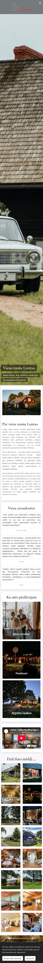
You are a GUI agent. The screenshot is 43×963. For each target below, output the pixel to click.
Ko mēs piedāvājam (21, 597)
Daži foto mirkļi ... (21, 759)
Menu (40, 3)
